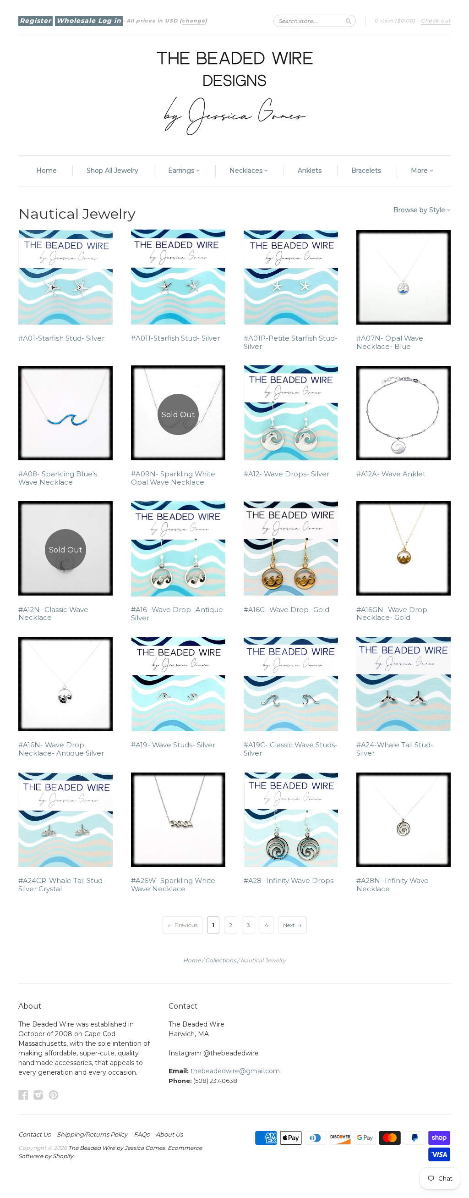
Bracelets (366, 170)
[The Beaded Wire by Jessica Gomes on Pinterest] (54, 1095)
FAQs (141, 1134)
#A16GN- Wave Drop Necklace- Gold (391, 614)
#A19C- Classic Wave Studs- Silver (291, 749)
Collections (220, 960)
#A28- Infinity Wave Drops (288, 881)
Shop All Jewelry (112, 170)
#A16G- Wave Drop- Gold (286, 610)
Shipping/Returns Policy (92, 1134)
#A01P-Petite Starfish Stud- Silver (291, 342)
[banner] (234, 91)
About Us (169, 1134)
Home (46, 170)
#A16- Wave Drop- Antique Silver (177, 614)
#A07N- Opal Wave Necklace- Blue (389, 342)
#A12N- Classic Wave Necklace (53, 614)
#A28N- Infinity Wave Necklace (392, 885)
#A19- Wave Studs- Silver (173, 745)
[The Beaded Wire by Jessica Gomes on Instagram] (38, 1095)
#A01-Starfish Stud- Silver (61, 338)
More (420, 170)
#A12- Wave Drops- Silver (286, 474)
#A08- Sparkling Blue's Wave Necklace (57, 478)
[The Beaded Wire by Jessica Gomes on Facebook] (23, 1095)
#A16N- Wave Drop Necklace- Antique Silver (61, 749)
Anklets (310, 170)
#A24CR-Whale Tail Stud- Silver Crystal (61, 885)
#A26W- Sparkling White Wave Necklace (173, 885)
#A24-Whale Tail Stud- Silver (394, 749)
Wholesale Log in (88, 21)
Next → (292, 925)
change (193, 20)
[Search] (348, 20)
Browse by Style (420, 210)
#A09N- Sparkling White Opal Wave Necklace (173, 478)
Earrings (182, 170)
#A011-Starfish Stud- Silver (175, 338)
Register (35, 21)
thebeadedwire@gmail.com (235, 1071)
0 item (395, 20)
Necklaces (246, 170)
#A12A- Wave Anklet (390, 474)
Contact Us (34, 1134)
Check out (436, 20)
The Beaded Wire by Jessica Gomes (116, 1147)
